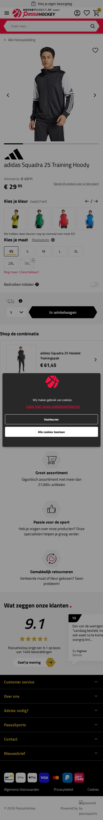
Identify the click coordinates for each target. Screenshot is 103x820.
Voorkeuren (51, 419)
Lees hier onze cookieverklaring (53, 406)
